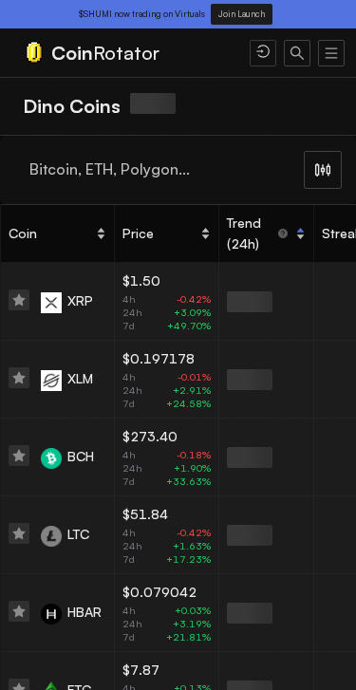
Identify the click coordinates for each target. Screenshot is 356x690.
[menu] (178, 53)
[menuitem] (125, 53)
